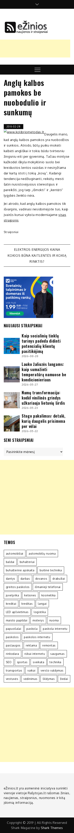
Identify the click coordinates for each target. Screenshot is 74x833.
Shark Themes (52, 828)
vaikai (31, 670)
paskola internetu (55, 628)
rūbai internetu (34, 653)
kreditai (11, 603)
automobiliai (14, 553)
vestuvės (12, 678)
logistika (40, 612)
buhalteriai (27, 562)
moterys (38, 620)
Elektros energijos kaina (37, 250)
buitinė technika (51, 570)
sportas (22, 662)
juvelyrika (12, 595)
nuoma (54, 620)
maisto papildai (16, 620)
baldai (10, 562)
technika (55, 662)
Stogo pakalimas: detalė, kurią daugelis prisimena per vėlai (44, 421)
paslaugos (13, 645)
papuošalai (13, 628)
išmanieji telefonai (48, 587)
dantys (10, 578)
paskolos (12, 637)
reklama (31, 645)
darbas (25, 578)
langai (42, 603)
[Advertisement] (37, 497)
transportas (14, 670)
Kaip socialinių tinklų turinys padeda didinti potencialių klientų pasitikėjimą (41, 343)
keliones (30, 595)
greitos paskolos (18, 587)
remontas (49, 645)
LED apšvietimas (17, 612)
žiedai (64, 678)
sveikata (38, 662)
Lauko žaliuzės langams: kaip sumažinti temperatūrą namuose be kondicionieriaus (44, 372)
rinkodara (12, 653)
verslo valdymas (52, 670)
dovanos (41, 578)
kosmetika (48, 595)
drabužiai (58, 578)
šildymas (49, 678)
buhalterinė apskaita (20, 570)
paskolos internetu (37, 637)
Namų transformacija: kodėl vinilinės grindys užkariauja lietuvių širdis (43, 398)
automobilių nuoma (42, 553)
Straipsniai (11, 232)
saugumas (57, 653)
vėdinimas (30, 678)
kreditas (27, 603)
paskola (31, 628)
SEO (9, 662)
